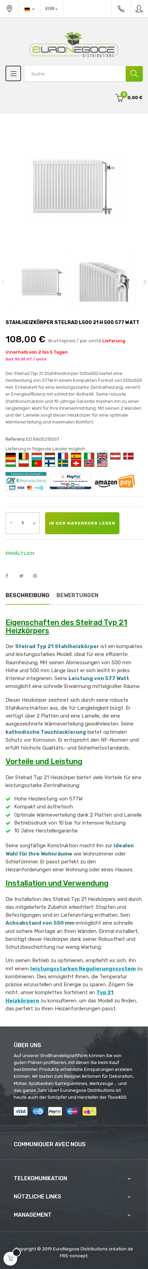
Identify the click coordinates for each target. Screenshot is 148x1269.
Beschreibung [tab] (28, 595)
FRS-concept (73, 1255)
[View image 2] (106, 282)
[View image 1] (42, 282)
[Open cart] (10, 1259)
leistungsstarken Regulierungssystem (83, 969)
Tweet (24, 576)
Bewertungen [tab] (77, 595)
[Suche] (134, 74)
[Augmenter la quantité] (34, 523)
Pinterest (38, 576)
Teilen (11, 576)
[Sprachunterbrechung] (29, 8)
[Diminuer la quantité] (11, 523)
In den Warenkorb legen (82, 523)
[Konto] (139, 8)
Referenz (15, 439)
